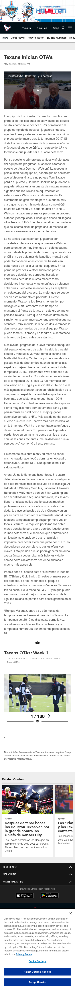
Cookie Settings (37, 961)
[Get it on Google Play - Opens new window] (49, 897)
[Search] (63, 27)
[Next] (49, 715)
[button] (37, 90)
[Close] (71, 913)
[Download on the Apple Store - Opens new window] (24, 896)
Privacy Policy (24, 954)
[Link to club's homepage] (7, 26)
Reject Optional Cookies (37, 971)
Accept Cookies (37, 982)
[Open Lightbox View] (37, 699)
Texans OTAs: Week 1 (26, 652)
